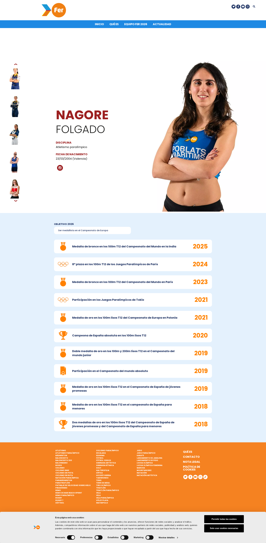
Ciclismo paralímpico (107, 450)
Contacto (191, 457)
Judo (139, 450)
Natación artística (147, 475)
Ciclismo (60, 468)
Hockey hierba (103, 475)
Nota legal (191, 462)
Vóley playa (102, 500)
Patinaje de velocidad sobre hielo (73, 485)
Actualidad (162, 24)
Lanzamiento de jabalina (149, 458)
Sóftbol (59, 503)
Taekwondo (102, 478)
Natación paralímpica (67, 478)
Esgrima (100, 455)
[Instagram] (248, 7)
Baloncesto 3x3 (63, 460)
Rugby (58, 498)
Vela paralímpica (105, 498)
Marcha (141, 468)
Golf (98, 468)
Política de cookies (191, 468)
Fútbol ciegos (103, 460)
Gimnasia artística (106, 463)
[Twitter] (234, 7)
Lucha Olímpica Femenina (149, 465)
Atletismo (60, 450)
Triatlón (101, 488)
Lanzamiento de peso (147, 460)
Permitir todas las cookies (224, 519)
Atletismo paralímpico (67, 453)
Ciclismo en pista (64, 473)
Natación (142, 473)
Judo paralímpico (146, 453)
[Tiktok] (205, 477)
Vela (98, 493)
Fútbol (99, 458)
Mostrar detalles (167, 537)
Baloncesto (61, 458)
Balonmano (61, 463)
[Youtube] (243, 7)
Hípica (99, 473)
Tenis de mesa (103, 483)
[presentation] (16, 64)
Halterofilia (102, 470)
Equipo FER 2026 (135, 24)
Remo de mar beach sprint (68, 493)
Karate (140, 455)
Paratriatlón (62, 483)
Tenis (98, 480)
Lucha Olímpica (145, 463)
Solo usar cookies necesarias (224, 528)
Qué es (114, 24)
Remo (58, 490)
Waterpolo (102, 503)
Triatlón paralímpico (107, 490)
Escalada (101, 453)
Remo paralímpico (64, 495)
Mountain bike (144, 470)
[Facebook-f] (238, 7)
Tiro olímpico (103, 485)
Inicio (99, 24)
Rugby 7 (59, 500)
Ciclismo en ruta (64, 475)
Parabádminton (63, 480)
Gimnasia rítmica (105, 465)
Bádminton (61, 455)
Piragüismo (61, 488)
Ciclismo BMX (62, 470)
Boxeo (58, 465)
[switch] (99, 537)
